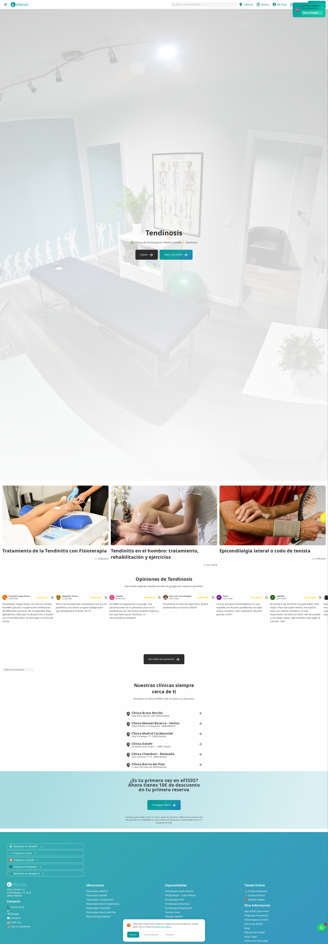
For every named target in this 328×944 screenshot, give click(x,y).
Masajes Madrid (174, 916)
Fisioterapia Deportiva (177, 903)
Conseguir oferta (161, 804)
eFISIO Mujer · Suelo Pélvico (180, 895)
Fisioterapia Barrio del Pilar (101, 912)
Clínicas (248, 4)
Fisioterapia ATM (174, 899)
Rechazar (169, 934)
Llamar (144, 254)
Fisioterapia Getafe (96, 895)
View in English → (312, 12)
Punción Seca (172, 912)
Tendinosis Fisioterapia (14, 669)
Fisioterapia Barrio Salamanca (102, 903)
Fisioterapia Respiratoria (178, 908)
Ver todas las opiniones (161, 659)
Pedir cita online (173, 254)
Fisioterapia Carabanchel (99, 899)
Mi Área (281, 4)
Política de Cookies (162, 926)
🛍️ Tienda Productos (255, 891)
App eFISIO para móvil (256, 911)
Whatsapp (13, 913)
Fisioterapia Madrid (96, 891)
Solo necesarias (151, 934)
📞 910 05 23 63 (15, 907)
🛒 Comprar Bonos (254, 895)
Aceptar (133, 934)
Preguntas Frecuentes (256, 915)
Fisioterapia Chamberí (98, 908)
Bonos (265, 4)
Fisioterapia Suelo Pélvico (179, 891)
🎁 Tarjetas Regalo (254, 899)
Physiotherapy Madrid (98, 916)
